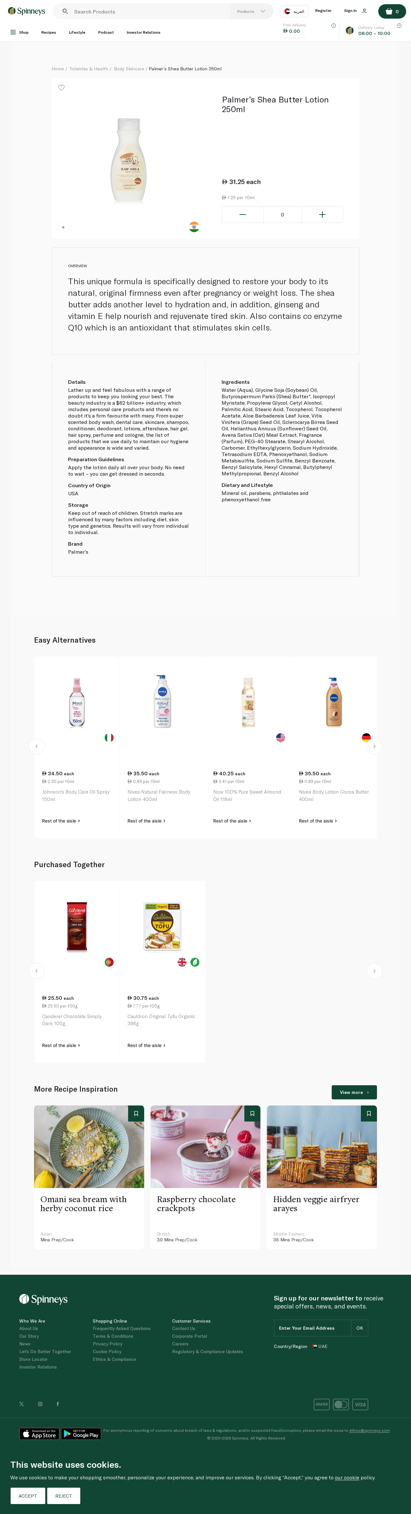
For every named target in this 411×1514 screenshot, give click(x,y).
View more (351, 1092)
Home (58, 68)
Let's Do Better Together (45, 1351)
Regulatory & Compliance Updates (207, 1351)
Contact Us (183, 1328)
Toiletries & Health (89, 68)
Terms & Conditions (113, 1336)
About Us (28, 1328)
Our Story (29, 1336)
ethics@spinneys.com (369, 1430)
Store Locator (33, 1359)
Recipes (48, 32)
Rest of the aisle (59, 820)
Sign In (351, 10)
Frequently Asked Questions (122, 1328)
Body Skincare (129, 68)
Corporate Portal (189, 1336)
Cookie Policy (107, 1351)
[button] (36, 747)
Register (323, 10)
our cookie (347, 1477)
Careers (180, 1343)
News (25, 1343)
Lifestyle (77, 32)
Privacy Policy (107, 1343)
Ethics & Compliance (114, 1359)
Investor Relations (144, 32)
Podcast (106, 32)
